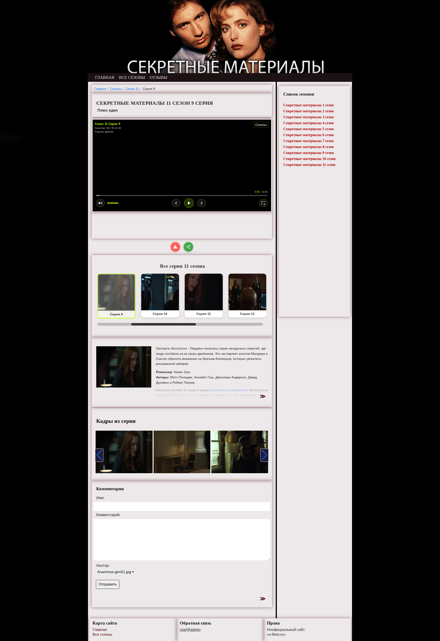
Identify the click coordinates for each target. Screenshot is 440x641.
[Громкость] (100, 203)
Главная (100, 630)
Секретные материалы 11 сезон (309, 165)
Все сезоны (102, 634)
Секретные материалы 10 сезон (309, 159)
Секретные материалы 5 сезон (308, 129)
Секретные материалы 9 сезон (308, 153)
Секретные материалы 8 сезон (308, 147)
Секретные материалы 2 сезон (308, 111)
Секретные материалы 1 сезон (308, 105)
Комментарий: (108, 515)
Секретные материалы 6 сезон (308, 135)
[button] (99, 455)
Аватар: (103, 565)
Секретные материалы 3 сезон (308, 117)
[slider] (182, 195)
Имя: (100, 498)
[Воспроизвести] (189, 203)
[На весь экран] (263, 203)
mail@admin (190, 630)
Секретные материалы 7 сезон (308, 141)
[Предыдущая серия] (176, 203)
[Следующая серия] (201, 203)
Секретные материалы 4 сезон (308, 123)
